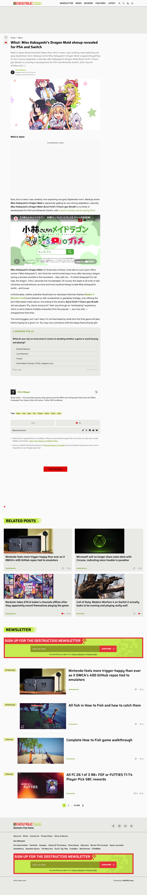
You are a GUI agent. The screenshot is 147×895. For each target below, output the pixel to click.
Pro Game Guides (20, 845)
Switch (47, 413)
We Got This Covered (99, 845)
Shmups (40, 413)
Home (13, 38)
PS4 (34, 413)
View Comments (55, 469)
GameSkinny (18, 849)
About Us (17, 836)
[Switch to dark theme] (128, 3)
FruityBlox (74, 849)
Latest (111, 3)
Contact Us (34, 836)
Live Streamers (22, 354)
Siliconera (85, 845)
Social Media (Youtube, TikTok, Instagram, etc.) (35, 363)
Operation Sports (33, 849)
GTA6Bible (96, 849)
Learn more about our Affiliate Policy (43, 441)
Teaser (53, 413)
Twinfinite (33, 845)
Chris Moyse (20, 70)
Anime (18, 413)
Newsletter (66, 3)
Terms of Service (78, 654)
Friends (19, 359)
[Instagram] (96, 392)
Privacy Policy (92, 654)
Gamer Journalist (117, 845)
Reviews (88, 3)
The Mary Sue (47, 849)
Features (101, 3)
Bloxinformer (85, 849)
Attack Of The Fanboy (57, 845)
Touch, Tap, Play (61, 849)
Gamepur (43, 845)
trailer (59, 413)
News (79, 3)
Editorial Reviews (23, 349)
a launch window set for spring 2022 (77, 210)
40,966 (77, 805)
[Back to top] (4, 506)
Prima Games (73, 845)
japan (29, 413)
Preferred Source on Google (54, 445)
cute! (23, 413)
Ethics (25, 836)
